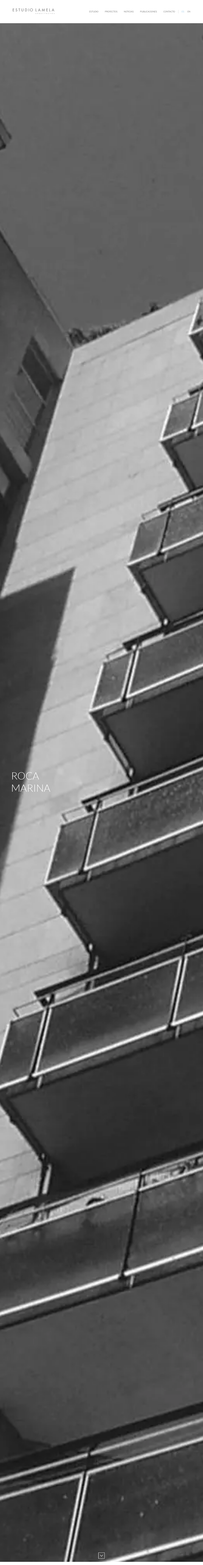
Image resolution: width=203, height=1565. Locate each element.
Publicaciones (148, 11)
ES (183, 11)
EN (188, 11)
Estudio (93, 11)
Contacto (169, 11)
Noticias (129, 11)
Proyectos (111, 11)
